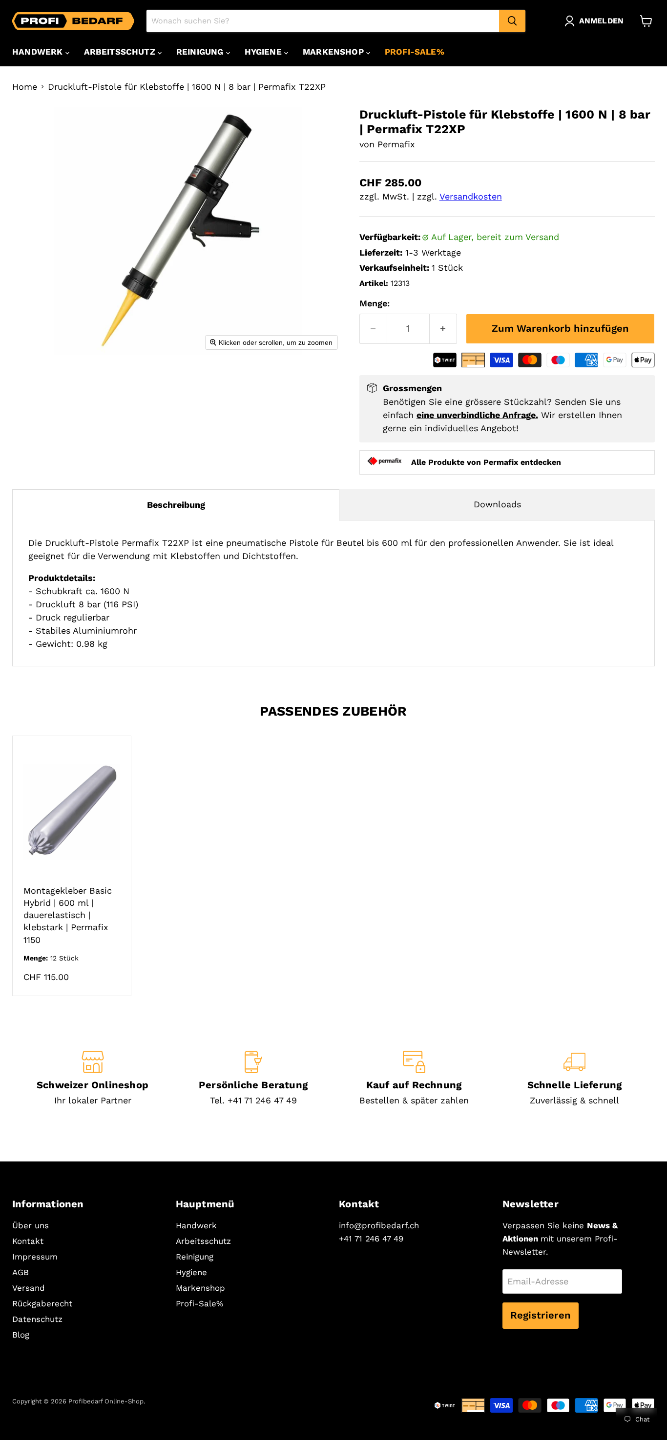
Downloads (497, 504)
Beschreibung (176, 505)
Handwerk (38, 52)
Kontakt (27, 1241)
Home (24, 87)
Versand (28, 1288)
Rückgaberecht (42, 1303)
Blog (20, 1335)
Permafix (396, 144)
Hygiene (264, 52)
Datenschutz (37, 1319)
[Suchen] (512, 21)
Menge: (374, 303)
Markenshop (334, 52)
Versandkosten (470, 196)
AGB (20, 1272)
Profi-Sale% (414, 52)
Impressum (35, 1256)
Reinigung (201, 52)
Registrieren (540, 1315)
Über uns (30, 1225)
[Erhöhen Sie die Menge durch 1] (443, 328)
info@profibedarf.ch (379, 1225)
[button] (596, 21)
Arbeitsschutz (121, 52)
